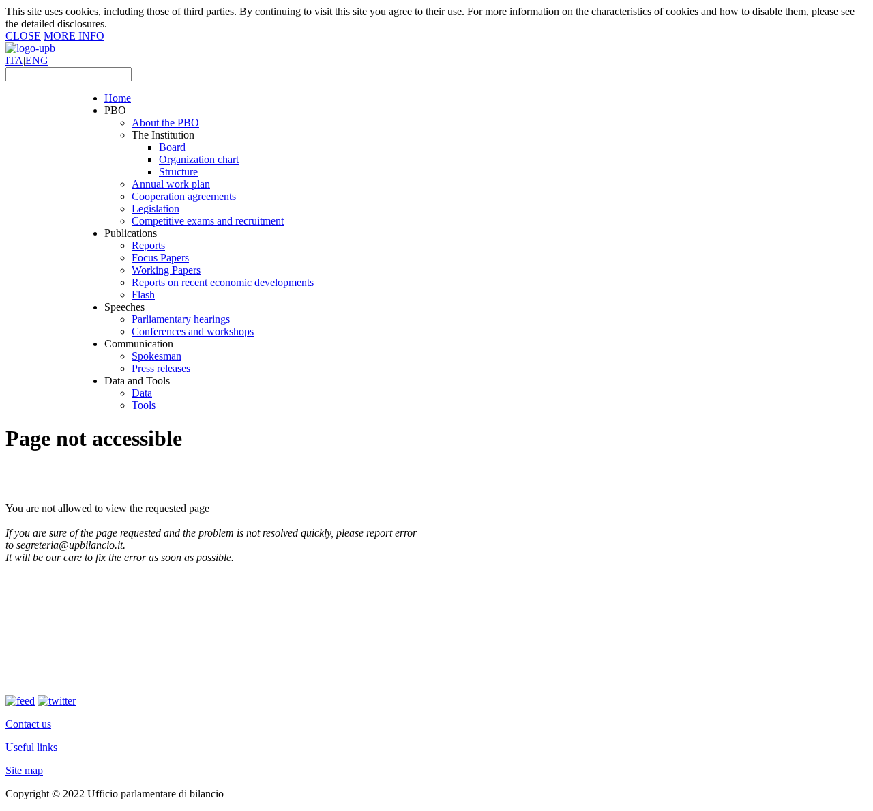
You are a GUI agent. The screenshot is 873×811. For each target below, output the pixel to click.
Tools (144, 405)
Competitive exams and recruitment (208, 221)
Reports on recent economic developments (223, 282)
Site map (24, 770)
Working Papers (166, 270)
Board (172, 147)
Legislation (155, 208)
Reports (148, 245)
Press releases (161, 368)
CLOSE (23, 36)
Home (117, 98)
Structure (178, 171)
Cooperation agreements (184, 196)
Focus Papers (160, 258)
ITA (14, 60)
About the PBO (165, 122)
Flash (143, 294)
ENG (36, 60)
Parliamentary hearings (181, 319)
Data (142, 393)
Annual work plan (171, 184)
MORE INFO (74, 36)
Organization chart (199, 159)
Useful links (31, 747)
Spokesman (156, 356)
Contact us (28, 724)
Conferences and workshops (193, 331)
